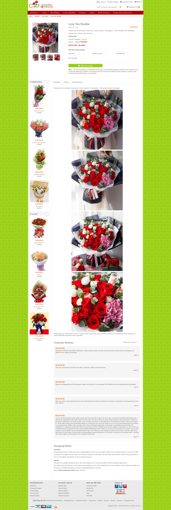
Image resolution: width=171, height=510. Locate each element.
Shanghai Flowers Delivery (54, 500)
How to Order (62, 488)
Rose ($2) (71, 53)
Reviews (66, 82)
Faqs (87, 493)
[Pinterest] (125, 486)
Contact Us (89, 488)
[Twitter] (121, 486)
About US (33, 486)
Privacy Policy (34, 491)
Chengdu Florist (129, 500)
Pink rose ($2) (72, 58)
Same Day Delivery (122, 13)
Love (44, 13)
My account (90, 491)
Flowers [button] (34, 13)
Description (56, 82)
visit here (82, 470)
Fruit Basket (69, 13)
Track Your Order (91, 486)
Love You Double (56, 16)
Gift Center (103, 13)
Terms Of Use (34, 493)
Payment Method (63, 493)
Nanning (119, 500)
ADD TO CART (86, 66)
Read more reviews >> (130, 342)
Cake (92, 13)
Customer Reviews (36, 488)
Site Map (89, 496)
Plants (82, 13)
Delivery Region (63, 491)
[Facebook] (116, 486)
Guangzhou (92, 500)
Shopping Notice (77, 82)
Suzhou (106, 500)
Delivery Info (62, 486)
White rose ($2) (97, 53)
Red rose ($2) (120, 53)
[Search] (120, 7)
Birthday (55, 13)
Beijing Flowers (69, 500)
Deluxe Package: (77, 42)
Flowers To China (63, 496)
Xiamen (113, 500)
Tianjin (100, 500)
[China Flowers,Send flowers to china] (41, 5)
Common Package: (77, 39)
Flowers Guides (34, 496)
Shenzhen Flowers (81, 500)
